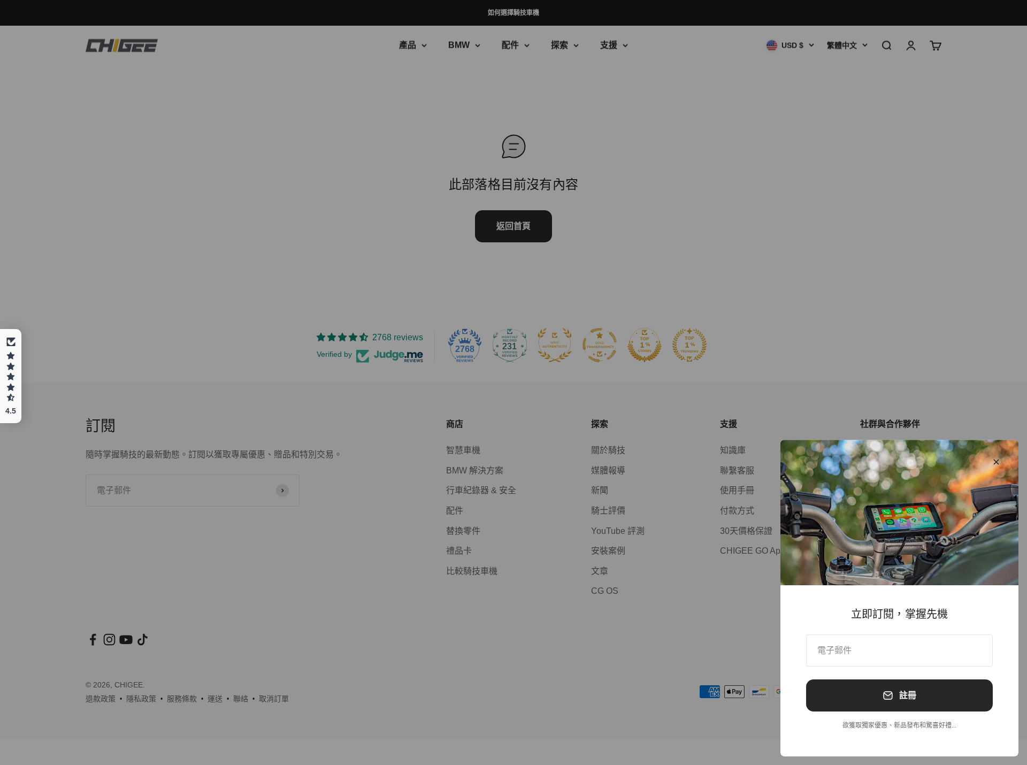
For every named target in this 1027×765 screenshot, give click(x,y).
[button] (10, 376)
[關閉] (996, 462)
